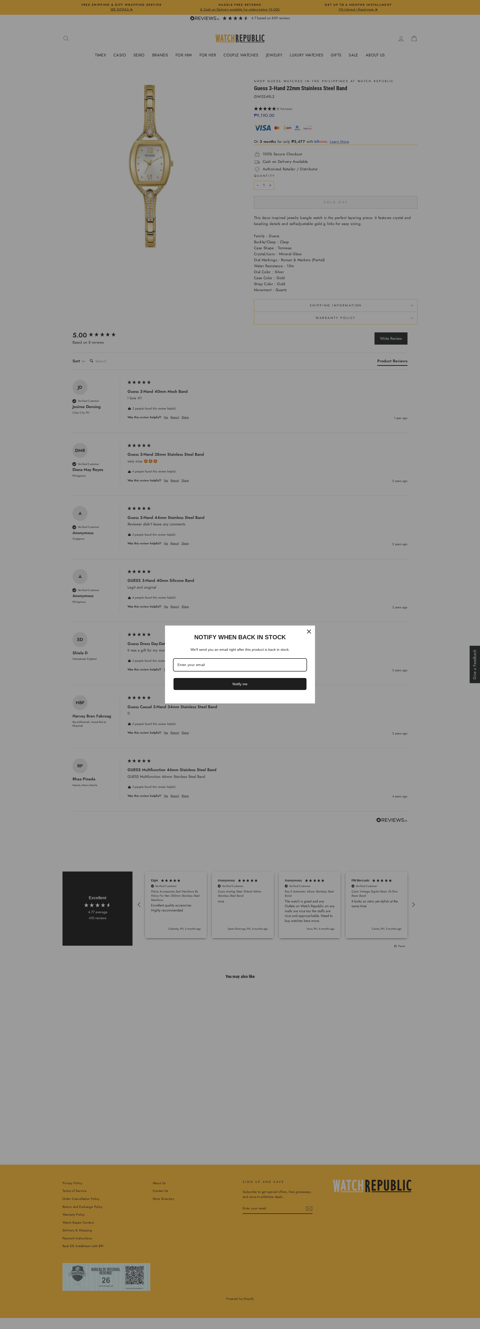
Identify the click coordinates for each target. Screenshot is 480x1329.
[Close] (309, 632)
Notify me (240, 684)
